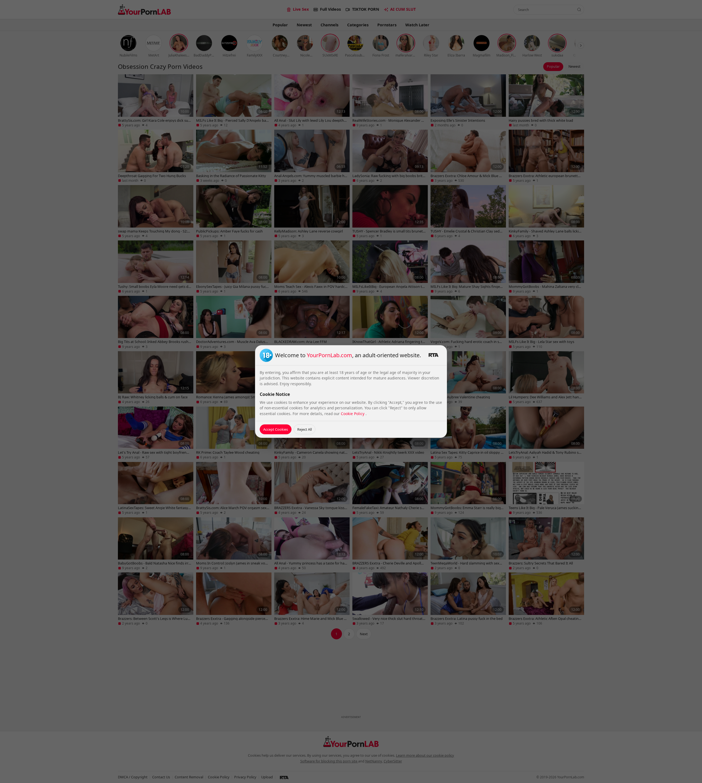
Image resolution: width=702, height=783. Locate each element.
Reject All (304, 429)
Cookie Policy (353, 413)
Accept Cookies (275, 429)
